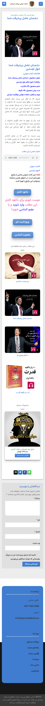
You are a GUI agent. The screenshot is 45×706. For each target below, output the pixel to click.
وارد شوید (18, 205)
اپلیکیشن (35, 670)
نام (38, 520)
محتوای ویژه (14, 15)
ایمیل (37, 531)
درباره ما (36, 659)
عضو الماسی (26, 209)
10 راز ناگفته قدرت (22, 393)
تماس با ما (34, 665)
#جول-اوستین (34, 170)
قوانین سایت (33, 653)
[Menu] (41, 4)
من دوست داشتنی (22, 281)
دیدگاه (37, 498)
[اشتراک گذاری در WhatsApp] (29, 472)
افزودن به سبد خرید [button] (22, 456)
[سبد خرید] (4, 4)
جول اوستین (30, 15)
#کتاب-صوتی (35, 166)
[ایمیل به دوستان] (16, 472)
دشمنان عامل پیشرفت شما (22, 318)
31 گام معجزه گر (22, 355)
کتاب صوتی (22, 15)
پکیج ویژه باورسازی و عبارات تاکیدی (22, 449)
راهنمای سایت (33, 647)
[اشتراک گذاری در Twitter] (20, 472)
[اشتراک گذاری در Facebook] (25, 472)
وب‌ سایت (36, 543)
